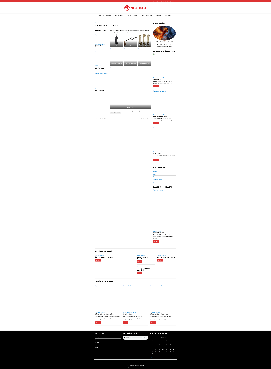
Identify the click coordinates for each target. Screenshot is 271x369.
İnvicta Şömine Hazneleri (104, 257)
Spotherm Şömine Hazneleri (143, 269)
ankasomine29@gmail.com (167, 1)
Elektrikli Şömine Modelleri (160, 116)
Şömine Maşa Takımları (159, 314)
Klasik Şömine (157, 79)
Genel (96, 65)
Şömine (108, 15)
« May (151, 357)
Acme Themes (139, 368)
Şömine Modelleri (118, 15)
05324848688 (155, 1)
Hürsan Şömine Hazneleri (142, 258)
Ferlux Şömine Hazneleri (166, 257)
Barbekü (158, 15)
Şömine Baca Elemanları (99, 46)
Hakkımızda (98, 339)
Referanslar (168, 15)
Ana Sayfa (101, 15)
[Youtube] (96, 1)
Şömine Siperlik (99, 68)
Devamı (156, 86)
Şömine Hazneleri (132, 15)
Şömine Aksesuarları (147, 15)
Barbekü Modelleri (158, 232)
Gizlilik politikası (99, 337)
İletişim (97, 342)
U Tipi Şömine (157, 153)
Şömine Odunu (99, 90)
